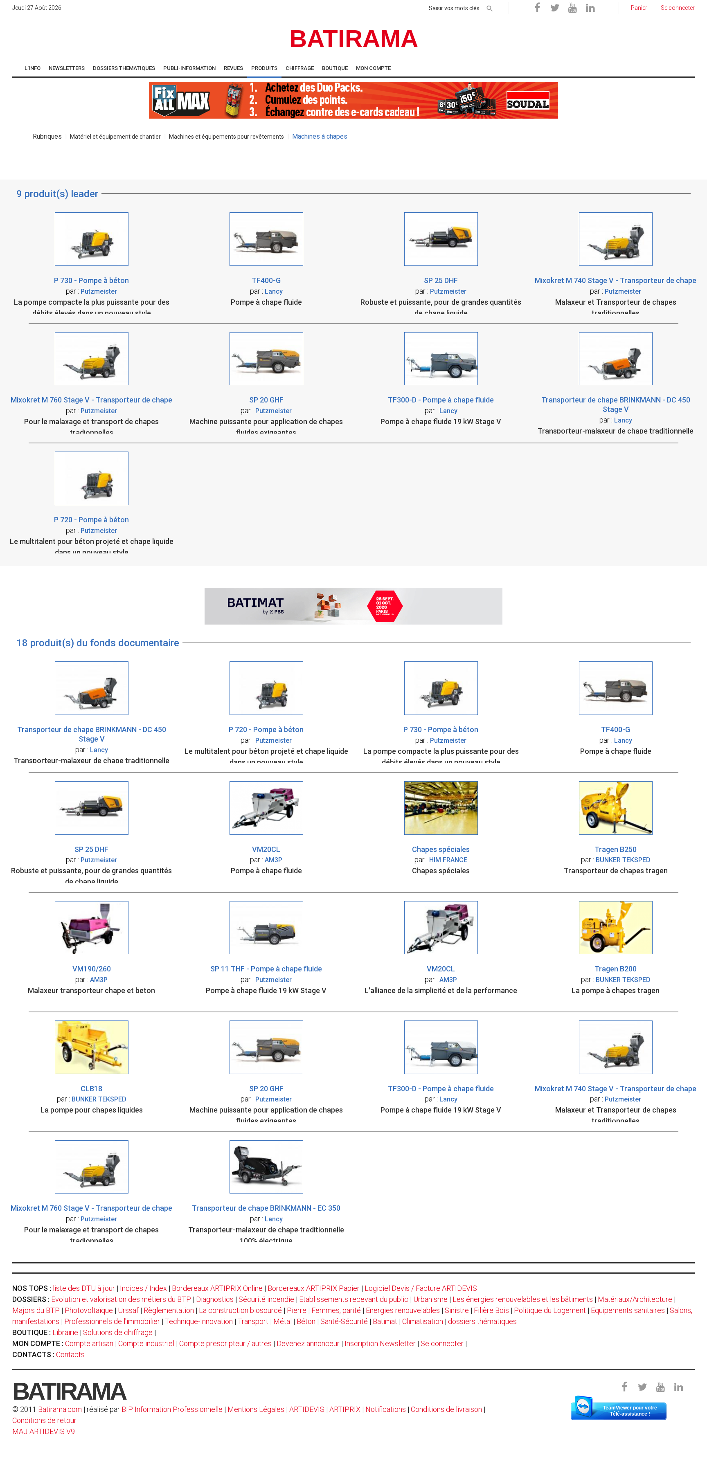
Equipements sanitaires (628, 1310)
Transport (253, 1321)
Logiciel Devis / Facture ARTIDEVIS (421, 1288)
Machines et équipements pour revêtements (226, 136)
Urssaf (128, 1310)
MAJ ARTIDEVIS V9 (43, 1431)
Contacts (70, 1354)
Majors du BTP (36, 1310)
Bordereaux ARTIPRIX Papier (314, 1288)
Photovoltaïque (89, 1310)
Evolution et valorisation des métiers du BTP (121, 1299)
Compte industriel (146, 1343)
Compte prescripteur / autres (225, 1343)
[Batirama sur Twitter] (555, 8)
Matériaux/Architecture (635, 1299)
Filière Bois (491, 1310)
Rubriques (47, 136)
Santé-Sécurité (344, 1321)
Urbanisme (430, 1299)
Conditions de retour (44, 1420)
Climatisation (422, 1321)
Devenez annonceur (308, 1343)
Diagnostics (215, 1299)
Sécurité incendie (266, 1299)
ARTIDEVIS (306, 1409)
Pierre (296, 1310)
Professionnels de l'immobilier (112, 1321)
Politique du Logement (550, 1310)
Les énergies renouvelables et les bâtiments (523, 1299)
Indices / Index (143, 1288)
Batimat (385, 1321)
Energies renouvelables (403, 1310)
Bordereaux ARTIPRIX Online (217, 1288)
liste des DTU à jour (84, 1288)
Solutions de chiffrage (118, 1332)
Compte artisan (89, 1343)
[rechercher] (489, 7)
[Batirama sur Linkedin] (590, 8)
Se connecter (442, 1343)
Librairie (65, 1332)
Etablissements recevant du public (353, 1299)
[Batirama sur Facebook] (537, 8)
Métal (282, 1321)
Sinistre (457, 1310)
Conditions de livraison (446, 1409)
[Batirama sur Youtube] (572, 8)
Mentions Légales (255, 1409)
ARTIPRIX (344, 1409)
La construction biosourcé (240, 1310)
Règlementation (169, 1310)
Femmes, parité (336, 1310)
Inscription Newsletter (380, 1343)
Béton (306, 1321)
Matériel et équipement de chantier (115, 136)
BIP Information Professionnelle (172, 1409)
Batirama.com (60, 1409)
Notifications (386, 1409)
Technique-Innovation (199, 1321)
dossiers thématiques (482, 1321)
